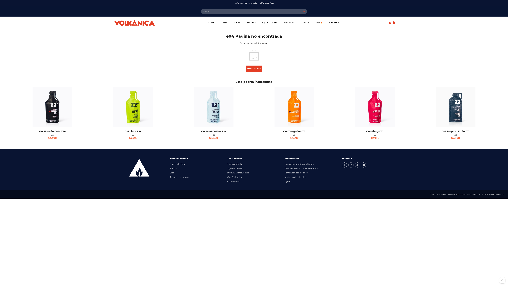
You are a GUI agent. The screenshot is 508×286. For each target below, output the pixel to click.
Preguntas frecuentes (238, 172)
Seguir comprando (254, 68)
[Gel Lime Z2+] (133, 107)
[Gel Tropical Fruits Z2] (455, 107)
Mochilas (289, 23)
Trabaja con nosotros (180, 177)
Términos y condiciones (296, 172)
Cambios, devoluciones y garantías (302, 168)
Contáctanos (233, 181)
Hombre (210, 23)
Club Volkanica (234, 177)
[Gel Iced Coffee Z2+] (213, 107)
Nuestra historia (177, 164)
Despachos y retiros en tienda (299, 164)
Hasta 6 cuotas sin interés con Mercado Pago (254, 3)
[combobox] (251, 11)
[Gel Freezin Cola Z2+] (52, 107)
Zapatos (252, 23)
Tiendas (174, 168)
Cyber (288, 181)
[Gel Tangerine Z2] (294, 107)
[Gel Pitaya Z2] (375, 107)
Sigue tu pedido (235, 168)
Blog (172, 172)
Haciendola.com (473, 194)
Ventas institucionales (295, 177)
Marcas (305, 23)
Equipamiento (270, 23)
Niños (237, 23)
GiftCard (334, 23)
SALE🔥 (319, 23)
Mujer (224, 23)
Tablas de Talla (234, 164)
